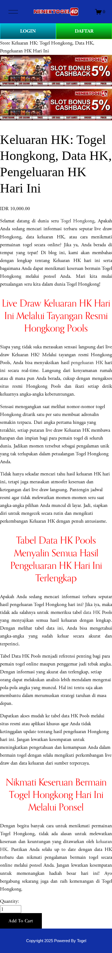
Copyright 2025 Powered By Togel (56, 941)
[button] (21, 921)
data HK (91, 612)
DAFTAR (84, 31)
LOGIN (28, 31)
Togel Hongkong (77, 221)
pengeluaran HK (87, 362)
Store (5, 43)
